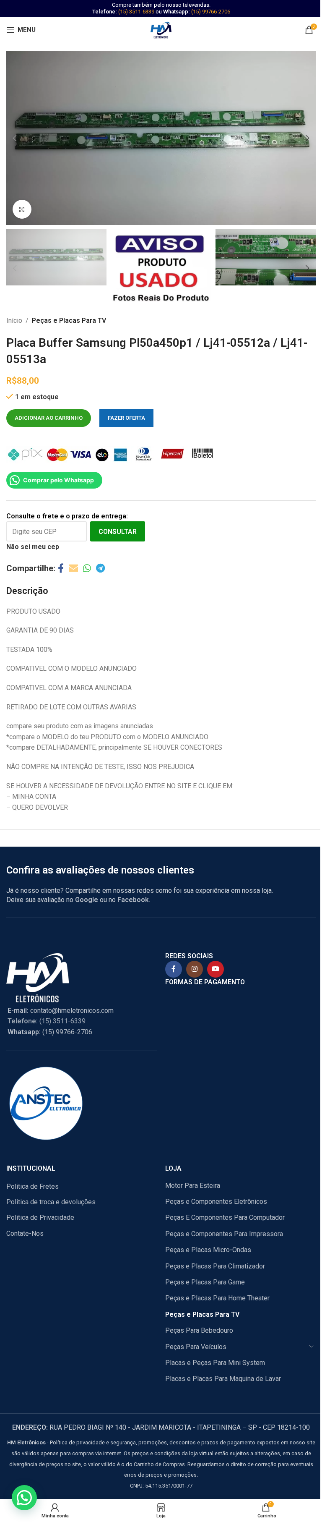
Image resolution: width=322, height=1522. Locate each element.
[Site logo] (161, 29)
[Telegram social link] (100, 568)
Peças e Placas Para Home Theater (217, 1298)
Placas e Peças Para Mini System (215, 1363)
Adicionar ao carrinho (49, 418)
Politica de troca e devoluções (51, 1202)
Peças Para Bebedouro (199, 1330)
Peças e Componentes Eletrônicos (216, 1202)
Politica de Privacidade (40, 1217)
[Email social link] (73, 568)
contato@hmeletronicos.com (61, 1011)
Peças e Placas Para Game (205, 1282)
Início (14, 320)
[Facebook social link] (60, 568)
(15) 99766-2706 (210, 11)
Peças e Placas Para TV (69, 320)
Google (86, 900)
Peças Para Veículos (195, 1347)
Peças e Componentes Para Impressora (224, 1234)
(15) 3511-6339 (136, 11)
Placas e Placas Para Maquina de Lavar (223, 1379)
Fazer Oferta (126, 418)
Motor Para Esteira (192, 1186)
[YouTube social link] (215, 969)
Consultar (118, 532)
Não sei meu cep (32, 547)
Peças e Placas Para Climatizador (215, 1266)
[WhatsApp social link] (86, 568)
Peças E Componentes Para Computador (225, 1217)
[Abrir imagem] (22, 209)
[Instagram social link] (194, 969)
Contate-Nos (25, 1233)
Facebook (133, 900)
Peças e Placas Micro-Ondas (208, 1250)
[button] (14, 138)
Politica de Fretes (32, 1186)
